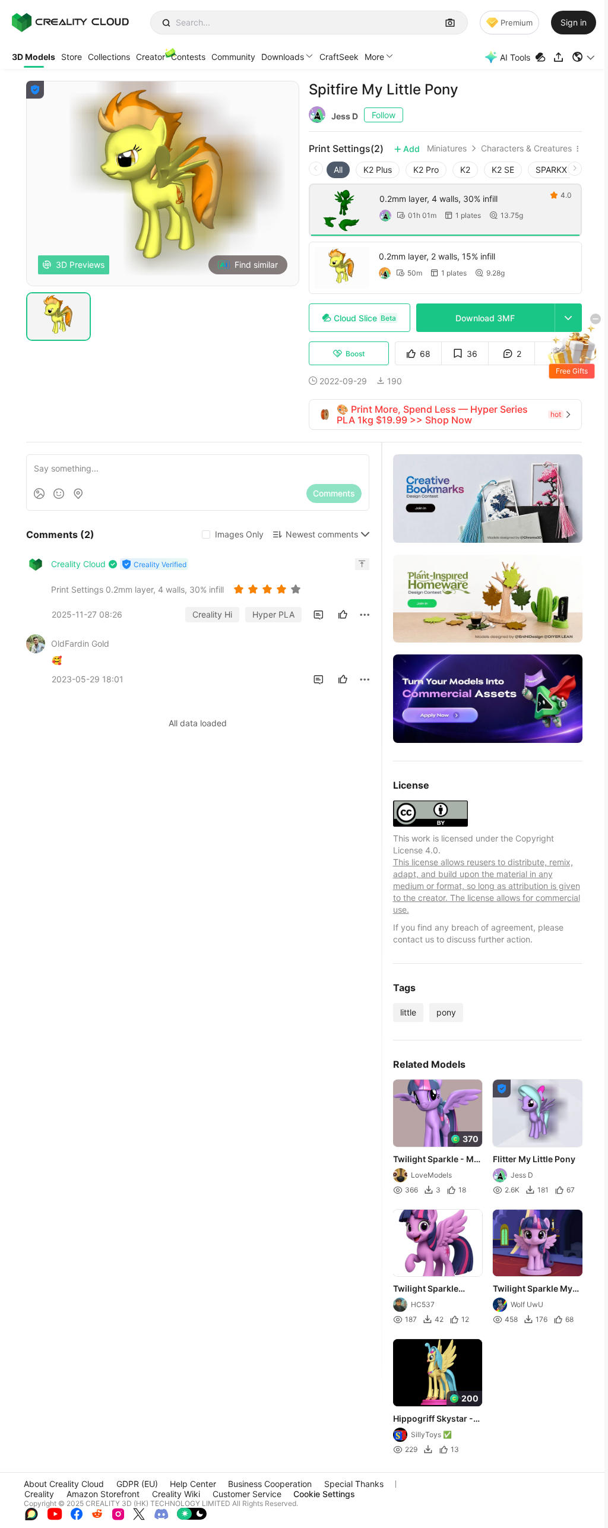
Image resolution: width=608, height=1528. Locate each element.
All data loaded (198, 723)
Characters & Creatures (526, 148)
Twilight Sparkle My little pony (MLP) (532, 1289)
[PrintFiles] (542, 57)
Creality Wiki (176, 1494)
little (408, 1012)
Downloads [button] (282, 57)
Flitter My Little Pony (534, 1159)
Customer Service (247, 1494)
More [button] (374, 57)
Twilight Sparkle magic (425, 1289)
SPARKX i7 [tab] (556, 169)
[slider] (269, 589)
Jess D (344, 116)
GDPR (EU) (137, 1484)
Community (233, 57)
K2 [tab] (465, 169)
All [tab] (338, 169)
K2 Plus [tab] (377, 169)
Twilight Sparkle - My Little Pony (436, 1160)
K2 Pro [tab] (426, 169)
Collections (109, 57)
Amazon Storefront (103, 1494)
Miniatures (447, 148)
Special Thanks (354, 1484)
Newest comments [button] (322, 534)
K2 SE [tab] (503, 169)
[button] (584, 57)
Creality (39, 1494)
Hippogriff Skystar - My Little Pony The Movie (433, 1419)
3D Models (33, 57)
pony (446, 1012)
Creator (150, 57)
